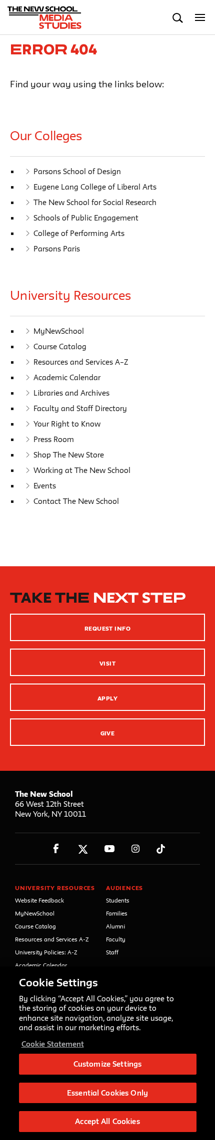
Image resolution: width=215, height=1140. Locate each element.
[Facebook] (56, 849)
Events (45, 485)
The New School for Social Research (95, 202)
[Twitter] (82, 849)
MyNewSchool (59, 331)
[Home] (51, 17)
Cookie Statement (53, 1044)
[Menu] (200, 17)
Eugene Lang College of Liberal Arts (95, 187)
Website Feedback (39, 900)
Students (118, 900)
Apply (108, 698)
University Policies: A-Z (46, 952)
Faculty (116, 939)
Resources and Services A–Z (81, 362)
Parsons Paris (57, 248)
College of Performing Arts (79, 233)
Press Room (54, 439)
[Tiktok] (161, 849)
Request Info (107, 628)
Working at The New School (82, 470)
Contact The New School (76, 501)
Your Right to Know (67, 424)
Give (107, 733)
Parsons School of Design (77, 171)
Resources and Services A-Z (52, 939)
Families (117, 913)
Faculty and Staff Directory (80, 408)
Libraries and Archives (72, 393)
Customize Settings (108, 1064)
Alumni (115, 926)
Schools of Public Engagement (86, 218)
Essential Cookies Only (107, 1093)
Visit (108, 663)
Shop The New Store (69, 455)
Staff (112, 952)
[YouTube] (109, 849)
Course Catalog (60, 346)
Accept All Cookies (107, 1121)
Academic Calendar (67, 377)
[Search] (177, 17)
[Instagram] (136, 849)
